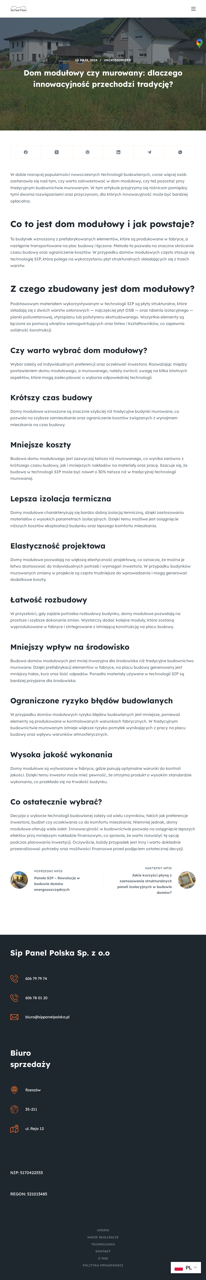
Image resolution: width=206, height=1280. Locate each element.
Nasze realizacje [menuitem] (103, 1237)
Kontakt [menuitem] (103, 1251)
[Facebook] (26, 152)
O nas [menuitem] (103, 1258)
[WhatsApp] (180, 152)
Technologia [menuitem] (103, 1244)
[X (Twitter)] (56, 152)
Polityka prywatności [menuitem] (103, 1265)
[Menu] (193, 9)
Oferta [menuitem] (103, 1230)
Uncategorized (117, 60)
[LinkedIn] (118, 152)
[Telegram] (149, 152)
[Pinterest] (87, 152)
